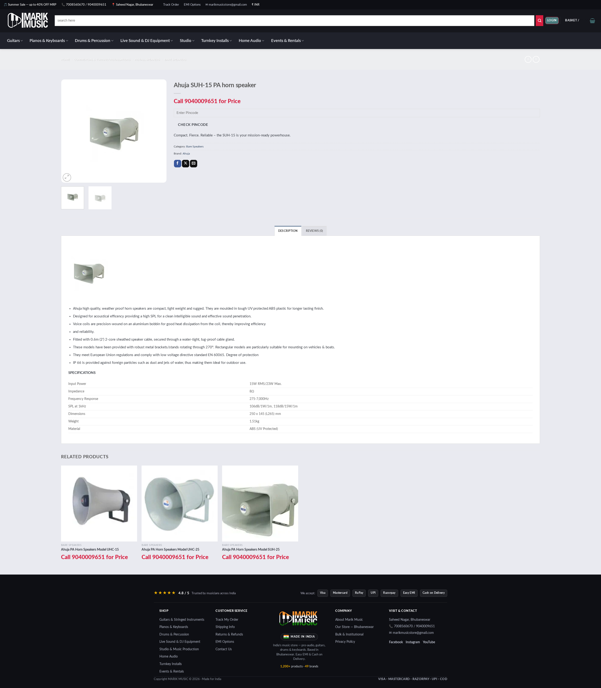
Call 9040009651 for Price (207, 101)
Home (65, 59)
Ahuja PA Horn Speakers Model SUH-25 (251, 549)
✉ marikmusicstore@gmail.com (226, 4)
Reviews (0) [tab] (314, 230)
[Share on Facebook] (177, 163)
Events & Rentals (286, 41)
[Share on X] (185, 163)
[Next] (158, 131)
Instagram (413, 642)
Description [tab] (288, 230)
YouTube (429, 642)
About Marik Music (349, 619)
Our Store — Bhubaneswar (354, 627)
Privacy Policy (345, 641)
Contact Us (224, 649)
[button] (552, 20)
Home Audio (250, 41)
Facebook (396, 642)
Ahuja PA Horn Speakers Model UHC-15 (90, 549)
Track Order (171, 4)
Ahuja (186, 153)
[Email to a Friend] (193, 163)
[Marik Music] (34, 21)
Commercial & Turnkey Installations (102, 59)
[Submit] (539, 20)
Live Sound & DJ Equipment (145, 41)
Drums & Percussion (92, 41)
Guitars (13, 41)
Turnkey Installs (215, 41)
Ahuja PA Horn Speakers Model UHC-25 (170, 549)
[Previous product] (536, 59)
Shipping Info (225, 627)
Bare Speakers (175, 59)
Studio (185, 41)
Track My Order (227, 619)
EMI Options (192, 4)
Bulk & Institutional (349, 634)
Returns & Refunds (229, 634)
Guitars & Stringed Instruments (181, 619)
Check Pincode (193, 125)
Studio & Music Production (179, 649)
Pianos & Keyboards (47, 41)
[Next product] (528, 59)
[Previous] (69, 131)
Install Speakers (147, 59)
